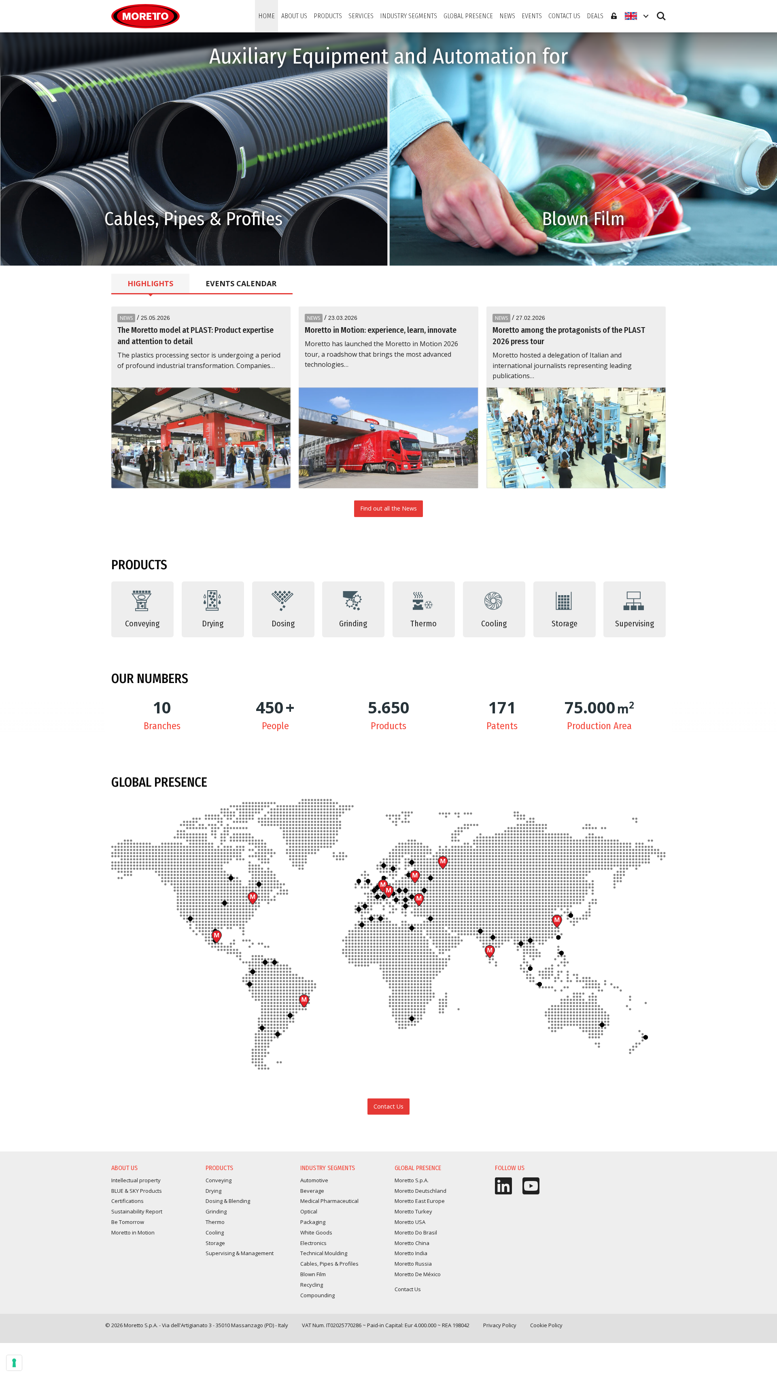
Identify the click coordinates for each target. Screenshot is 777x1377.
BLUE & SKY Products (136, 1190)
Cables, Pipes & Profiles (329, 1263)
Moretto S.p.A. (388, 891)
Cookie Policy (546, 1325)
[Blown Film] (193, 149)
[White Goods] (583, 149)
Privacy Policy (499, 1325)
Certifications (127, 1201)
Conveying (218, 1180)
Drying (213, 1190)
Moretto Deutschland (420, 1190)
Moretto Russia (442, 862)
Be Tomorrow (127, 1222)
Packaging (312, 1222)
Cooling (215, 1232)
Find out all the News (388, 508)
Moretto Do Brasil (303, 1000)
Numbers (149, 678)
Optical (308, 1211)
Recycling (311, 1284)
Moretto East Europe (414, 876)
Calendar (241, 283)
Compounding (317, 1295)
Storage (215, 1243)
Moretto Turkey (418, 899)
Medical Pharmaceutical (329, 1201)
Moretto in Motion (133, 1232)
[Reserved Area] (614, 16)
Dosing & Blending (228, 1201)
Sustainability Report (136, 1211)
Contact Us (388, 1106)
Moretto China (556, 921)
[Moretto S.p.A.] (145, 16)
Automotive (314, 1180)
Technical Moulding (323, 1253)
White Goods (316, 1232)
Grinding (216, 1211)
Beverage (312, 1190)
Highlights (150, 283)
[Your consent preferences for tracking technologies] (14, 1363)
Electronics (313, 1243)
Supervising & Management (240, 1253)
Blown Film (313, 1274)
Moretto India (489, 951)
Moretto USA (252, 898)
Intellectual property (136, 1180)
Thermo (215, 1222)
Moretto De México (216, 936)
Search (661, 12)
